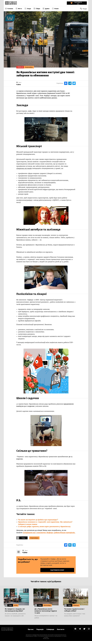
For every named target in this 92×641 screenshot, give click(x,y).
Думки (47, 8)
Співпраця (50, 629)
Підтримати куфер (57, 570)
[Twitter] (84, 629)
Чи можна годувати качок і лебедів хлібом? (74, 610)
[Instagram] (89, 629)
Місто (20, 8)
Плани (56, 8)
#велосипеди (47, 605)
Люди (29, 8)
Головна (10, 8)
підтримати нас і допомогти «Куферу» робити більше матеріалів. (49, 532)
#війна (16, 605)
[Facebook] (75, 629)
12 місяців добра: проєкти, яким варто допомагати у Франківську (44, 526)
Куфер (24, 552)
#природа (76, 605)
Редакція (39, 629)
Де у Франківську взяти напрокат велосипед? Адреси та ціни (45, 611)
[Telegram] (80, 629)
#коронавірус (29, 67)
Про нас (31, 629)
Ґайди (38, 8)
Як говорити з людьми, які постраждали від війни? (15, 610)
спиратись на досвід (24, 168)
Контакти (60, 629)
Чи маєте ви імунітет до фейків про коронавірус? (38, 520)
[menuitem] (9, 8)
